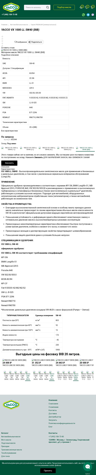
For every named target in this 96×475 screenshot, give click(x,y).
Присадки (5, 446)
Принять (48, 470)
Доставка (53, 414)
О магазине (53, 404)
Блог (50, 427)
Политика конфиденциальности (62, 423)
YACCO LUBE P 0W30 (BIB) (66, 365)
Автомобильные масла (10, 437)
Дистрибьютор (55, 417)
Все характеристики (9, 131)
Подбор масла (64, 7)
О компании (53, 407)
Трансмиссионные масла (11, 450)
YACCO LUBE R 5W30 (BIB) (42, 365)
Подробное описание (10, 55)
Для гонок (5, 456)
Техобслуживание (8, 453)
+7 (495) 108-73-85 (56, 437)
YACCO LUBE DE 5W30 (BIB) (13, 365)
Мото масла (6, 440)
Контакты (53, 410)
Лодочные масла (8, 443)
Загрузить (53, 420)
